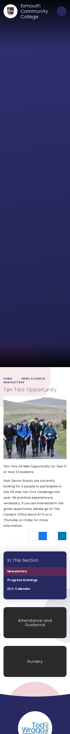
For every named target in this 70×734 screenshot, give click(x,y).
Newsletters (14, 382)
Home (8, 378)
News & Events (33, 378)
